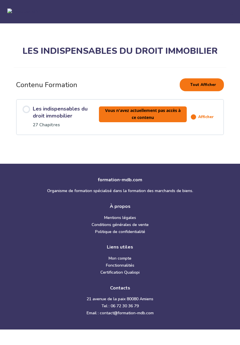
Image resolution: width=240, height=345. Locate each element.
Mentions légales (120, 217)
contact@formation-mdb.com (127, 313)
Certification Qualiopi (120, 272)
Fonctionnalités (120, 265)
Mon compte (120, 258)
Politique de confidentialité (120, 231)
